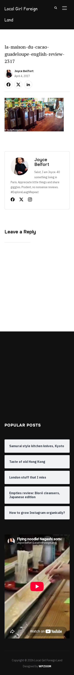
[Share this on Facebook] (8, 85)
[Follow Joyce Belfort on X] (21, 200)
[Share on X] (18, 85)
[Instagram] (30, 200)
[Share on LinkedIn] (28, 85)
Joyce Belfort (24, 71)
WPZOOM (45, 666)
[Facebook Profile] (13, 200)
